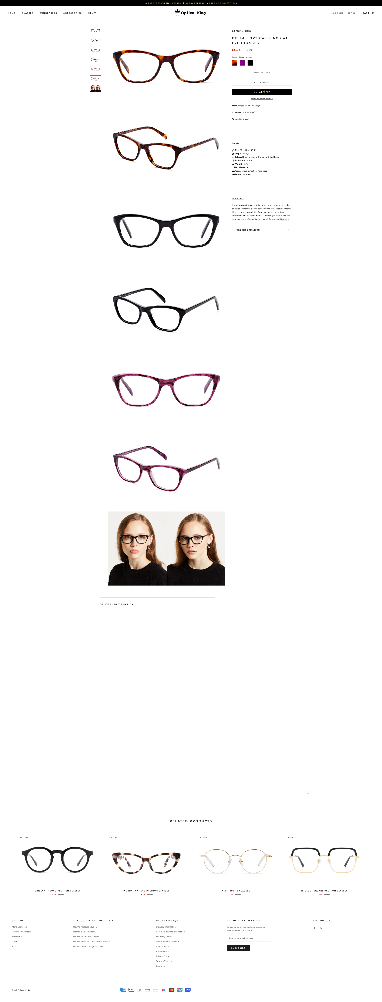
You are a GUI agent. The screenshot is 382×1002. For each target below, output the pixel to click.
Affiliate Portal (163, 951)
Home (11, 13)
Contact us (161, 966)
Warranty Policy (163, 936)
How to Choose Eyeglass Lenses (89, 946)
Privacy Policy (162, 956)
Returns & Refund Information (170, 931)
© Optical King (21, 990)
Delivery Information (117, 604)
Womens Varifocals (21, 931)
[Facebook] (314, 928)
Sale (14, 946)
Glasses (27, 13)
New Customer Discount (168, 941)
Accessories (72, 13)
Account (338, 13)
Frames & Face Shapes (84, 931)
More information (247, 230)
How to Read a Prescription (86, 936)
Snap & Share (162, 946)
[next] (372, 861)
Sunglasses (48, 13)
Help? (92, 13)
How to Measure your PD (85, 926)
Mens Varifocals (19, 926)
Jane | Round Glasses (235, 891)
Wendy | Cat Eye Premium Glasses (146, 891)
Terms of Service (164, 961)
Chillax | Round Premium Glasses (58, 891)
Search (353, 13)
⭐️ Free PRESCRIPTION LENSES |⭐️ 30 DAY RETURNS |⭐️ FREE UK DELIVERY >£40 (191, 3)
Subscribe (238, 948)
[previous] (9, 861)
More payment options (262, 98)
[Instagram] (321, 928)
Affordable (17, 936)
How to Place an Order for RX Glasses (91, 941)
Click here (284, 219)
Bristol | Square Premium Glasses (324, 891)
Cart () (368, 13)
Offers (15, 941)
